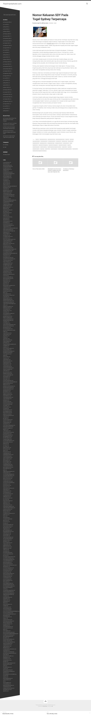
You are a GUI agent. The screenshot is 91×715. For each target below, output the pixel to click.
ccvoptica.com (6, 595)
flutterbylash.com (6, 657)
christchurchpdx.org (7, 401)
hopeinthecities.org (7, 362)
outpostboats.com (7, 359)
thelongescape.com (7, 451)
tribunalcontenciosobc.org (8, 387)
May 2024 (6, 54)
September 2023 (7, 73)
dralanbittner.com (6, 288)
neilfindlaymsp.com (7, 496)
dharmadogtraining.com (8, 678)
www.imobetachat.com (7, 542)
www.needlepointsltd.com (8, 583)
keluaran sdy (50, 43)
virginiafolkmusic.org (7, 332)
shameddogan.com (7, 534)
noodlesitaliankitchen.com (8, 201)
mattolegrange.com (7, 453)
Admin (46, 23)
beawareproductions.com (8, 426)
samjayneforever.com (7, 644)
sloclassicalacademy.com (8, 388)
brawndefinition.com (7, 395)
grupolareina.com (6, 237)
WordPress (45, 706)
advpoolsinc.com (6, 503)
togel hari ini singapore (53, 145)
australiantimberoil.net (7, 246)
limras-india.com (6, 163)
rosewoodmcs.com (7, 607)
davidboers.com (6, 541)
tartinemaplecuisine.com (8, 442)
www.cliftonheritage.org (7, 587)
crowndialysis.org (6, 323)
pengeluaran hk (36, 143)
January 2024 (6, 64)
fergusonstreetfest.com (7, 643)
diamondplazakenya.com (8, 636)
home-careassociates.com (8, 348)
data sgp (71, 139)
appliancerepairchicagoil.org (8, 195)
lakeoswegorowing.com (8, 669)
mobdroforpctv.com (7, 365)
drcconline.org (6, 499)
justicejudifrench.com (7, 433)
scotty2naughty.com (7, 422)
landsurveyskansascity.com (8, 573)
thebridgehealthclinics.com (8, 531)
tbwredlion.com (6, 637)
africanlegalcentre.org (7, 411)
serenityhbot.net (6, 551)
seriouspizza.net (6, 517)
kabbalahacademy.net (7, 307)
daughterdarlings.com (7, 169)
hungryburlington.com (7, 439)
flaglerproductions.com (7, 394)
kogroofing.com (6, 218)
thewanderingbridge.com (8, 435)
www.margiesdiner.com (7, 580)
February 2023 (7, 89)
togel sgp (42, 148)
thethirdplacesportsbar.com (8, 621)
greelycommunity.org (7, 414)
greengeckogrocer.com (7, 316)
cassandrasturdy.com (7, 366)
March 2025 (6, 31)
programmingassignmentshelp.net (10, 186)
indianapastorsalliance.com (8, 506)
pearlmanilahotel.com (7, 212)
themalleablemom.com (7, 436)
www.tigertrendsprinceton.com (9, 556)
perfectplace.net (6, 342)
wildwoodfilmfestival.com (8, 229)
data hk (37, 139)
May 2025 (6, 26)
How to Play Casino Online (38, 168)
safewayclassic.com (7, 193)
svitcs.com (5, 516)
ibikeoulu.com (6, 429)
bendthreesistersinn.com (8, 476)
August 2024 (6, 47)
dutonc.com (5, 450)
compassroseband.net (7, 518)
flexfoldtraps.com (6, 566)
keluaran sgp (70, 141)
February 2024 (7, 61)
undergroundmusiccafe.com (8, 688)
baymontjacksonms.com (8, 467)
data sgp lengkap (36, 141)
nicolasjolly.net (6, 408)
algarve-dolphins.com (7, 458)
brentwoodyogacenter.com (8, 591)
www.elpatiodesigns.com (8, 626)
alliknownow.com (6, 384)
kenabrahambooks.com (8, 402)
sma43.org (5, 588)
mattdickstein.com (6, 544)
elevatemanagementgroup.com (9, 662)
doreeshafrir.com (6, 423)
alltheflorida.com (6, 647)
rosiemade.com (6, 296)
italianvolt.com (6, 284)
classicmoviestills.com (7, 369)
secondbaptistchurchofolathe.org (9, 674)
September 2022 (7, 101)
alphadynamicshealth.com (8, 655)
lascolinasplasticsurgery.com (9, 586)
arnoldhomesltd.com (7, 265)
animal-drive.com (6, 521)
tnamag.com (5, 523)
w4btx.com (5, 305)
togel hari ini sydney (62, 145)
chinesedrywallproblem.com (8, 475)
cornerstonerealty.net (7, 609)
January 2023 (6, 92)
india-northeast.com (7, 261)
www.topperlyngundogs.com (8, 559)
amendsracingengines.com (8, 567)
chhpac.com (5, 676)
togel (55, 23)
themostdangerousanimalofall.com (10, 381)
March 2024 (6, 59)
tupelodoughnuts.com (7, 297)
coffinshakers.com (7, 430)
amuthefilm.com (6, 405)
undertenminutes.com (7, 177)
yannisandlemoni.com (7, 289)
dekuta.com (5, 602)
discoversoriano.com (7, 372)
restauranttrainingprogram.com (9, 324)
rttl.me (4, 681)
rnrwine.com (5, 668)
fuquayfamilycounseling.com (9, 671)
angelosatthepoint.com (7, 504)
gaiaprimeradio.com (7, 447)
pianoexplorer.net (6, 615)
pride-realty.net (6, 654)
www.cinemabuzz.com (7, 604)
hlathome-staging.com (7, 317)
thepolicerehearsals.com (8, 383)
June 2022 (6, 108)
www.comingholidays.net (8, 374)
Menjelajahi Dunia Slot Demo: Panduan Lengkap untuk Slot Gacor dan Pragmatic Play (54, 170)
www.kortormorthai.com (8, 569)
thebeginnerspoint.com (7, 373)
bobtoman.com (6, 215)
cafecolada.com (6, 370)
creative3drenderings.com (8, 537)
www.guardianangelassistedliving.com (10, 633)
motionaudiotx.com (7, 679)
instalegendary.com (7, 198)
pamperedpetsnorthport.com (8, 295)
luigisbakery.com (6, 598)
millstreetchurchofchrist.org (8, 651)
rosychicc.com (6, 358)
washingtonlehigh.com (7, 597)
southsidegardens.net (7, 616)
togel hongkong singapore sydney (54, 146)
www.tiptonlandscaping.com (8, 593)
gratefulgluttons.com (7, 363)
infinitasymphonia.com (7, 409)
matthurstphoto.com (7, 646)
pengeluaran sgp (51, 143)
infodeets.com (6, 170)
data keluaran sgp (51, 139)
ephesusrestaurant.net (7, 622)
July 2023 (6, 78)
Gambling (51, 23)
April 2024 (6, 57)
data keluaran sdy (43, 139)
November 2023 (7, 68)
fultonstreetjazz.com (7, 233)
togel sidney (47, 148)
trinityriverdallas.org (7, 341)
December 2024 (7, 38)
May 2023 (6, 82)
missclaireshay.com (7, 162)
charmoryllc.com (6, 377)
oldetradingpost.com (7, 242)
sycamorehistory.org (7, 608)
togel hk (69, 145)
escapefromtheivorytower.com (9, 258)
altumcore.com (6, 520)
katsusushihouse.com (7, 412)
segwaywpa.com (6, 528)
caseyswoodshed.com (7, 509)
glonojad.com (6, 418)
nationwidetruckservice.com (8, 488)
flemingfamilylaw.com (7, 667)
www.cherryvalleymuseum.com (9, 239)
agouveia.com (6, 672)
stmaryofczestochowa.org (8, 432)
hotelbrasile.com (6, 232)
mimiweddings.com (7, 683)
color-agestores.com (7, 353)
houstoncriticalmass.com (8, 380)
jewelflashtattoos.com (7, 205)
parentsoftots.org (6, 535)
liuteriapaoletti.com (7, 472)
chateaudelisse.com (7, 226)
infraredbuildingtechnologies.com (9, 249)
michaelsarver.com (7, 314)
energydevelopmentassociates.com (10, 253)
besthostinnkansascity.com (8, 685)
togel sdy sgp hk (36, 148)
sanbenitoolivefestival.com (8, 367)
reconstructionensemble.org (8, 482)
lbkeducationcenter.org (7, 339)
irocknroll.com (6, 275)
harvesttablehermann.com (8, 250)
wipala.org (5, 355)
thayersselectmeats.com (8, 525)
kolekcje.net (5, 337)
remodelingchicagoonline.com (9, 590)
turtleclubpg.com (6, 489)
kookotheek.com (6, 222)
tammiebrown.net (6, 449)
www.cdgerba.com (7, 630)
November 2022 (7, 96)
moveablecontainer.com (8, 236)
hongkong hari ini (51, 141)
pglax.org (5, 470)
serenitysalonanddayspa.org (8, 173)
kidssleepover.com (6, 187)
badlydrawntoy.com (7, 545)
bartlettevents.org (6, 235)
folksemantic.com (6, 281)
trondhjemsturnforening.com (8, 635)
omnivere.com (6, 179)
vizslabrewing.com (6, 286)
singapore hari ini (58, 143)
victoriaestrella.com (7, 492)
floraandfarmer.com (7, 254)
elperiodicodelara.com (7, 165)
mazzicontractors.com (7, 619)
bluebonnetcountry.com (7, 209)
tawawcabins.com (6, 279)
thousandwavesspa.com (8, 493)
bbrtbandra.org (6, 208)
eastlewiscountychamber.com (9, 386)
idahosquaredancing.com (8, 278)
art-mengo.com (6, 446)
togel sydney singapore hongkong (39, 150)
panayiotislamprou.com (8, 223)
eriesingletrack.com (7, 293)
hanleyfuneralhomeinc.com (8, 300)
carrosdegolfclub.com (7, 251)
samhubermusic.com (7, 689)
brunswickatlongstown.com (8, 440)
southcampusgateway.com (8, 225)
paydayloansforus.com (7, 190)
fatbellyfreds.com (6, 625)
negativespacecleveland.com (8, 471)
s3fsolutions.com (6, 256)
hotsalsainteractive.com (8, 172)
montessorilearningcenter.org (9, 641)
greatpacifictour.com (7, 490)
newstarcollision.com (7, 310)
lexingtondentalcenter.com (8, 320)
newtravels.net (6, 188)
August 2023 (6, 75)
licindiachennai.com (7, 167)
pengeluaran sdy (43, 143)
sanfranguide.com (6, 376)
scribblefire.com (6, 345)
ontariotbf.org (6, 197)
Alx (52, 706)
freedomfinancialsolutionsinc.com (10, 565)
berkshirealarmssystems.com (9, 285)
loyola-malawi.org (6, 356)
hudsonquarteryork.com (8, 627)
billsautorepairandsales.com (8, 639)
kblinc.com (5, 292)
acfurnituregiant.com (7, 176)
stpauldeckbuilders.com (8, 574)
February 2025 (7, 33)
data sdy (67, 139)
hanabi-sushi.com (6, 600)
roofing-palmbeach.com (8, 263)
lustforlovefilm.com (7, 407)
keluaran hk (58, 141)
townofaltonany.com (7, 468)
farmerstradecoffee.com (8, 538)
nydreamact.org (6, 202)
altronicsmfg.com (6, 183)
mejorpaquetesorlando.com (8, 302)
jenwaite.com (5, 661)
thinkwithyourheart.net (7, 272)
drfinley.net (5, 665)
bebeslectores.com (7, 244)
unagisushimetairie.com (8, 204)
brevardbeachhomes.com (8, 257)
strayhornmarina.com (7, 393)
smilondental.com (6, 309)
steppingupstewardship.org (8, 594)
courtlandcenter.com (7, 495)
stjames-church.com (7, 421)
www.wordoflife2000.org (8, 277)
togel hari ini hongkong (43, 145)
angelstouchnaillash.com (8, 306)
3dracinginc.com (6, 379)
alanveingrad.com (6, 460)
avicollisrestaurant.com (7, 497)
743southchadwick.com (8, 260)
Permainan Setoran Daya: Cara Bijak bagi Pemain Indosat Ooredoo (9, 120)
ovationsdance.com (7, 334)
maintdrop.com (6, 214)
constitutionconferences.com (9, 513)
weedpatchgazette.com (7, 291)
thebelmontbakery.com (7, 191)
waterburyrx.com (6, 502)
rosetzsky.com (6, 416)
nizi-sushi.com (6, 444)
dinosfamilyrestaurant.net (8, 247)
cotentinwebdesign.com (8, 240)
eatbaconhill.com (6, 184)
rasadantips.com (6, 180)
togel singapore (54, 148)
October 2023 (6, 71)
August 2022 (6, 103)
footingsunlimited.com (7, 576)
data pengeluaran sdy (60, 139)
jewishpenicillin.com (7, 327)
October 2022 (6, 99)
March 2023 (6, 87)
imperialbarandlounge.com (8, 270)
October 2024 (6, 43)
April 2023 (6, 85)
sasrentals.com (6, 311)
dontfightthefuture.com (7, 264)
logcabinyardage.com (7, 539)
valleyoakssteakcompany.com (9, 507)
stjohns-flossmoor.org (7, 478)
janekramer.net (6, 443)
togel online (64, 146)
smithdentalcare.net (7, 686)
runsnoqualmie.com (7, 577)
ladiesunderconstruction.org (8, 243)
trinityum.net (5, 618)
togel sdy (69, 146)
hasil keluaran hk (44, 141)
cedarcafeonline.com (7, 174)
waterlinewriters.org (7, 532)
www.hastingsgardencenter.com (9, 614)
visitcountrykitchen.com (8, 457)
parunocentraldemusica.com (9, 632)
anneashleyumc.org (7, 572)
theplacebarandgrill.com (8, 500)
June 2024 (6, 52)
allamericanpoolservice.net (8, 325)
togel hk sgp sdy (36, 146)
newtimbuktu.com (6, 181)
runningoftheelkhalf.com (8, 560)
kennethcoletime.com (7, 437)
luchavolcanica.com (7, 485)
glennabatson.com (7, 391)
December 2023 (7, 66)
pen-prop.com (6, 555)
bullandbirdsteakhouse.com (8, 584)
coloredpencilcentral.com (8, 267)
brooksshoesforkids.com (8, 524)
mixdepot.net (5, 605)
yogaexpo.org (6, 346)
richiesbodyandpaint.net (7, 166)
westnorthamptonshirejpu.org (9, 230)
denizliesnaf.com (6, 511)
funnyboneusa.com (7, 479)
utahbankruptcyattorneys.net (8, 274)
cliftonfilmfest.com (7, 268)
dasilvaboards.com (7, 390)
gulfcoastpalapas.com (7, 530)
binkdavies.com (6, 400)
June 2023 (6, 80)
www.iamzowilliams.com (8, 612)
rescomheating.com (7, 682)
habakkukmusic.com (7, 548)
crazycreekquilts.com (7, 398)
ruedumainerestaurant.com (8, 415)
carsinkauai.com (6, 650)
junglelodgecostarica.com (8, 454)
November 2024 (7, 40)
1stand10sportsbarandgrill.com (9, 303)
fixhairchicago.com (7, 510)
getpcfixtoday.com (6, 207)
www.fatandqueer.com (7, 570)
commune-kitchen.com (7, 404)
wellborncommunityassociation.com (10, 228)
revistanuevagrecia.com (8, 419)
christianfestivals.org (7, 456)
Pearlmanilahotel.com (12, 4)
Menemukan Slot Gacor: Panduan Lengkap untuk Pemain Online (9, 132)
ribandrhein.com (6, 335)
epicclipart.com (6, 211)
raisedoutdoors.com (7, 271)
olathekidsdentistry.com (7, 299)
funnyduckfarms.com (7, 660)
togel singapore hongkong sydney (65, 148)
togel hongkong (43, 146)
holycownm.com (6, 486)
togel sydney (75, 148)
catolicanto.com (6, 338)
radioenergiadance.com (7, 221)
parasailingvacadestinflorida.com (9, 653)
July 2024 (6, 50)
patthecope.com (6, 514)
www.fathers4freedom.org (8, 558)
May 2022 (6, 110)
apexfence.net (5, 690)
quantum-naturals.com (7, 640)
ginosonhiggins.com (7, 461)
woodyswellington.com (7, 623)
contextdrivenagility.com (8, 428)
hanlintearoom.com (7, 658)
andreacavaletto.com (7, 349)
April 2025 (6, 29)
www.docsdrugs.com (7, 579)
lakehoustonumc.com (7, 546)
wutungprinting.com (7, 462)
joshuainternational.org (7, 552)
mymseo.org (5, 675)
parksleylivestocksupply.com (8, 351)
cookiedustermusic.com (8, 481)
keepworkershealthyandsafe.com (9, 200)
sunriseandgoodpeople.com (8, 474)
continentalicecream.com (8, 397)
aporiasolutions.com (7, 527)
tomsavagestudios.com (8, 328)
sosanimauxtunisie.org (7, 216)
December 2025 (7, 22)
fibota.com (5, 629)
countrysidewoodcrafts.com (8, 194)
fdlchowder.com (6, 581)
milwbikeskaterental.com (8, 465)
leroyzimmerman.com (7, 664)
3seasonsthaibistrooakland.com (9, 344)
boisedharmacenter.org (7, 352)
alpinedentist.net (6, 219)
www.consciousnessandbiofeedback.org (11, 611)
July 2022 (6, 106)
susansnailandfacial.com (8, 553)
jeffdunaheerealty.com (7, 562)
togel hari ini (35, 145)
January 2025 (6, 36)
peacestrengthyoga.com (8, 563)
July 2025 (6, 24)
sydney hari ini (66, 143)
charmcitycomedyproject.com (9, 425)
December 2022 (7, 94)
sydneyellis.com (6, 321)
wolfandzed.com (6, 601)
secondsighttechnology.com (8, 313)
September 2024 (7, 45)
